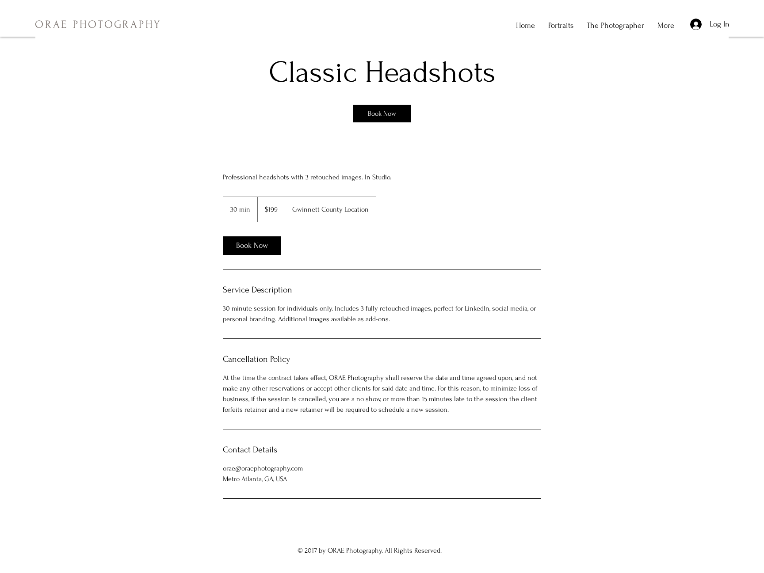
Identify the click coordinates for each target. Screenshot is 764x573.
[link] (382, 113)
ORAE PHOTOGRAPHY (98, 24)
